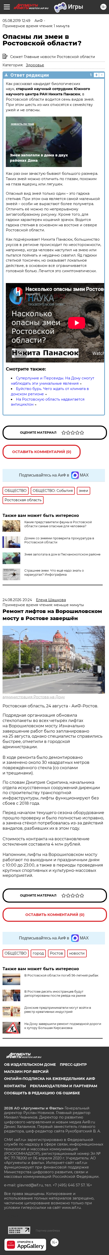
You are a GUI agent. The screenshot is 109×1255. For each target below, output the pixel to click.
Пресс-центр (73, 1064)
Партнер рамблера (48, 1230)
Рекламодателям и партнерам (63, 1086)
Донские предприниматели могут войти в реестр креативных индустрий (57, 1010)
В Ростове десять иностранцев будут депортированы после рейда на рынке (55, 993)
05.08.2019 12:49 (16, 20)
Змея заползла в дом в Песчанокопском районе (62, 554)
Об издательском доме (30, 1064)
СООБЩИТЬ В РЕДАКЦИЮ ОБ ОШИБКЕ (42, 1093)
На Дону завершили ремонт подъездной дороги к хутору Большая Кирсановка (62, 1026)
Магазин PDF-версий (26, 1071)
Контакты (15, 1086)
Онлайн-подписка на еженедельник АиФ (49, 1078)
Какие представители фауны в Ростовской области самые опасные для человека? (58, 524)
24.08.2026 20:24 (17, 600)
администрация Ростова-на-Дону (34, 697)
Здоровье (35, 65)
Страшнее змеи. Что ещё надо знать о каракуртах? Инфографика (54, 572)
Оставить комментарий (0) (41, 452)
